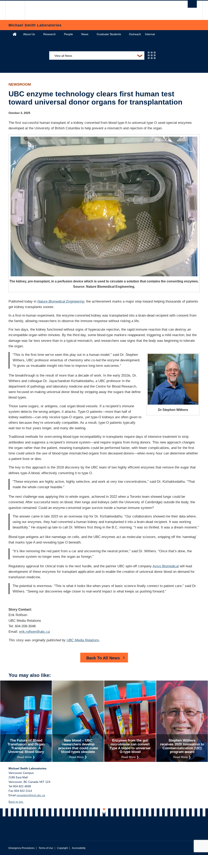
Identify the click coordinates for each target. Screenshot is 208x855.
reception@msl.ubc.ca (30, 795)
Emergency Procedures (22, 848)
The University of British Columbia (18, 10)
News (84, 34)
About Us (29, 34)
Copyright (62, 848)
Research (49, 34)
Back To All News (103, 658)
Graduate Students (109, 34)
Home (15, 34)
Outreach (135, 34)
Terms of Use (46, 848)
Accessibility (79, 848)
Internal (150, 34)
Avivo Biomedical (166, 566)
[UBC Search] (192, 4)
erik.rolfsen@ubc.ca (34, 632)
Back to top (16, 801)
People (68, 34)
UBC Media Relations (83, 640)
